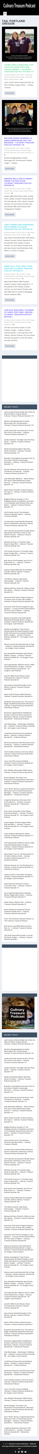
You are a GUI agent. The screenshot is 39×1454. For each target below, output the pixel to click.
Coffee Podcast (9, 276)
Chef (27, 320)
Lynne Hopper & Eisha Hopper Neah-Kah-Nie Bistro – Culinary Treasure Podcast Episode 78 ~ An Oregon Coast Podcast (18, 825)
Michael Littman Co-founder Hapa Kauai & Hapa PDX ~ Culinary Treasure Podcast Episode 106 (18, 544)
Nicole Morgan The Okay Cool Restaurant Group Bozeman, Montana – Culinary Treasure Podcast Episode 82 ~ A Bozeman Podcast (19, 781)
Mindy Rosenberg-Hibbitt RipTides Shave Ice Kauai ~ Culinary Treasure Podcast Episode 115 (17, 451)
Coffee (28, 274)
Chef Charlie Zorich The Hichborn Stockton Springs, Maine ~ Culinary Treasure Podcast (17, 514)
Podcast (6, 150)
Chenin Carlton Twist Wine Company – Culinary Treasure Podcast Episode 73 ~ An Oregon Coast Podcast (19, 876)
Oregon (27, 148)
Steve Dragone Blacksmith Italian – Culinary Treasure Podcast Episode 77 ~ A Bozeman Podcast (19, 836)
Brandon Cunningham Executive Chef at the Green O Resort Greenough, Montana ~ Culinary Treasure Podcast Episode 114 (19, 461)
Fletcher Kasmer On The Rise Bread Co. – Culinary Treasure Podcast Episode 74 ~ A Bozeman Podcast (19, 867)
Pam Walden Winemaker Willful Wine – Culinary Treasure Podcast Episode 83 (18, 771)
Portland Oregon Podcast (12, 278)
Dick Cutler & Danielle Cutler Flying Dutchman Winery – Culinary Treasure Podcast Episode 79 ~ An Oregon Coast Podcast (18, 814)
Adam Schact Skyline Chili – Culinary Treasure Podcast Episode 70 (18, 903)
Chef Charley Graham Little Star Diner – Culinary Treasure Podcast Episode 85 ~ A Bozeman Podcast (19, 754)
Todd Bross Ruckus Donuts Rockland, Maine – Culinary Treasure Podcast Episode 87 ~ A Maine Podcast (18, 735)
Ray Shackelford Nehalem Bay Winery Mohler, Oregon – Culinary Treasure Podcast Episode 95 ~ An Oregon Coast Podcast (18, 656)
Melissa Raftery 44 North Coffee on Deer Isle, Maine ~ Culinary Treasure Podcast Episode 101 (19, 590)
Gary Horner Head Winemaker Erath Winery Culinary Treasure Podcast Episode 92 (18, 227)
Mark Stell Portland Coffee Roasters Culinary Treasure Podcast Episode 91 (18, 268)
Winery (6, 79)
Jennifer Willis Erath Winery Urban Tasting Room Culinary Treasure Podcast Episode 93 (18, 182)
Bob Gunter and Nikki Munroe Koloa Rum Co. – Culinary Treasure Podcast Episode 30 (18, 928)
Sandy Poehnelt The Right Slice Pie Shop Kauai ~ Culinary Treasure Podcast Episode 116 (19, 442)
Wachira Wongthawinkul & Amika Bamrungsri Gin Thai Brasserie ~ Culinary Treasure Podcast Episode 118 (19, 141)
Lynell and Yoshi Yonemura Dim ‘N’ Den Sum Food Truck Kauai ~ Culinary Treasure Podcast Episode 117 (19, 432)
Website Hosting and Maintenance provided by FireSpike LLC (19, 1446)
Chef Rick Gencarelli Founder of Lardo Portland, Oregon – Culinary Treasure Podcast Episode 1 (19, 313)
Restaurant (13, 153)
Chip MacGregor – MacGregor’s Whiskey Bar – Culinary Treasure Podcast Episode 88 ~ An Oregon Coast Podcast (19, 726)
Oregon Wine (8, 191)
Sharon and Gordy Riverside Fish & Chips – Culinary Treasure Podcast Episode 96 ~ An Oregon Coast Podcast (19, 646)
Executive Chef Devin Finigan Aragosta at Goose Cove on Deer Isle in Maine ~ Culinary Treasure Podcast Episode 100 (18, 599)
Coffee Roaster (18, 276)
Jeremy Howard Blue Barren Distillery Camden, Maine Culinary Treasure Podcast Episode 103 (18, 572)
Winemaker (28, 77)
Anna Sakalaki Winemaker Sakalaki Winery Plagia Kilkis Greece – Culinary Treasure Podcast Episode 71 (18, 895)
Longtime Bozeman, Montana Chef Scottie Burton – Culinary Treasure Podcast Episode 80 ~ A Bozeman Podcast (17, 803)
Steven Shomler (10, 75)
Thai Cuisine (20, 153)
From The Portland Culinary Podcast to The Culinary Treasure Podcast (19, 920)
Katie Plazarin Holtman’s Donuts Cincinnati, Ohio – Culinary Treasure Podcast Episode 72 (18, 886)
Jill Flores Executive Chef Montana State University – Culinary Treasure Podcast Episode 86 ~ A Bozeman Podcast (19, 745)
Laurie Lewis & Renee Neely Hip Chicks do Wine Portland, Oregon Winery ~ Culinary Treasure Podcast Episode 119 (19, 68)
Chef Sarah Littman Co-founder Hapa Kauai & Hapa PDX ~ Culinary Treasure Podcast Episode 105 (18, 553)
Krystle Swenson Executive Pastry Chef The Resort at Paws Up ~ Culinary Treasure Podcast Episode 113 (18, 471)
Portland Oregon (19, 77)
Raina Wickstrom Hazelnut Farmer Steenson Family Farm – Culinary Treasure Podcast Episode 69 (17, 911)
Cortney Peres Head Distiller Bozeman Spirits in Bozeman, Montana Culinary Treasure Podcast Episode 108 (18, 523)
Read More (9, 93)
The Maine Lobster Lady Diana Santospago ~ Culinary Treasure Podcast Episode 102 (16, 581)
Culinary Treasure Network (18, 1444)
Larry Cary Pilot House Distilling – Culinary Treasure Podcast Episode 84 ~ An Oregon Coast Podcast (19, 763)
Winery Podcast (14, 79)
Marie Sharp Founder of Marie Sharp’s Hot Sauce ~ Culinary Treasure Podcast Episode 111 (19, 492)
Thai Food (28, 153)
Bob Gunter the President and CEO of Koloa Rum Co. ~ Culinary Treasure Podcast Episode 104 (18, 562)
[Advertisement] (19, 380)
